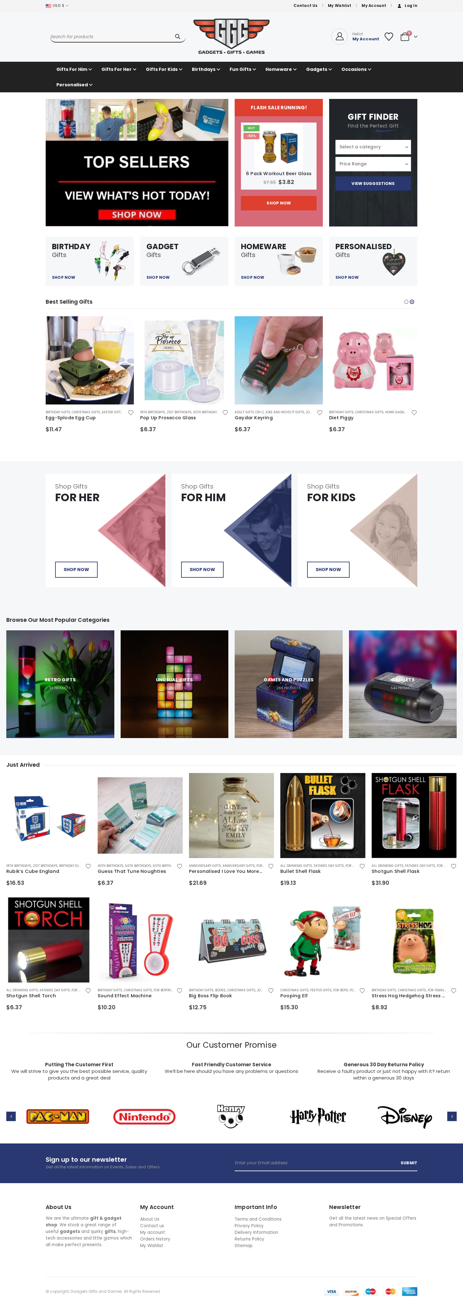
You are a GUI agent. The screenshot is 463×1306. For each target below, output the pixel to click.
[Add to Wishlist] (130, 412)
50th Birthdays (138, 865)
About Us (149, 1219)
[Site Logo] (231, 36)
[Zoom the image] (57, 1105)
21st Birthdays (179, 412)
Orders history (155, 1239)
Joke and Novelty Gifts (284, 412)
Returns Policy (249, 1239)
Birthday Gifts (58, 412)
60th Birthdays (166, 865)
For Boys (340, 990)
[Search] (177, 36)
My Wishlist (339, 5)
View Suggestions (373, 183)
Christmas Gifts (86, 412)
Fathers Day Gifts (329, 865)
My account (152, 1232)
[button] (406, 302)
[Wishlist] (389, 36)
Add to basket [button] (123, 326)
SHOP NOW (278, 203)
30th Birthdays (206, 412)
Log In (411, 5)
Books (220, 990)
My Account (374, 5)
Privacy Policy (249, 1226)
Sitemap (244, 1246)
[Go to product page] (90, 360)
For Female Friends (444, 990)
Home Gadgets (397, 412)
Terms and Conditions (258, 1219)
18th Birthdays (152, 412)
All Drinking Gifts (296, 865)
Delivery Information (256, 1232)
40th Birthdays (110, 865)
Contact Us (305, 5)
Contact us (152, 1226)
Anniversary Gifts (205, 865)
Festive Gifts (321, 990)
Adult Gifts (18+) (249, 412)
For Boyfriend (165, 990)
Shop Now (76, 569)
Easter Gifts (112, 412)
